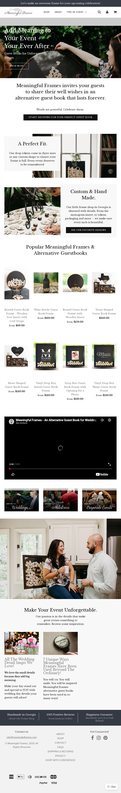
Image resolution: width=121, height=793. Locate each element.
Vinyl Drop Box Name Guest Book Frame (104, 387)
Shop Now (16, 66)
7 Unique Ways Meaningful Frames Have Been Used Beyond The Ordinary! (59, 666)
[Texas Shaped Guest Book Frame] (104, 283)
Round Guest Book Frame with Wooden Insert (75, 313)
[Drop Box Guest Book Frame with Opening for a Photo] (75, 356)
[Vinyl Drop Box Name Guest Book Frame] (104, 356)
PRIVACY (60, 756)
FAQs (60, 747)
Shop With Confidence (60, 760)
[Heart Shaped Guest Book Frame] (16, 356)
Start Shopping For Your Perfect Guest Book (60, 117)
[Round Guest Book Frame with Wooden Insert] (75, 283)
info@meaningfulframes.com (22, 737)
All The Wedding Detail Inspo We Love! (19, 662)
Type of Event (75, 12)
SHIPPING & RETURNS (60, 751)
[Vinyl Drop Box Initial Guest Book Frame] (46, 356)
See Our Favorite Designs (88, 230)
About (58, 12)
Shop (47, 12)
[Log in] (107, 12)
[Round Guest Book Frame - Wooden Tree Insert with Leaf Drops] (16, 283)
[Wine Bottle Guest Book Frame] (46, 283)
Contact (60, 743)
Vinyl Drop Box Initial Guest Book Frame (46, 387)
